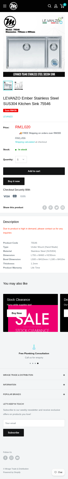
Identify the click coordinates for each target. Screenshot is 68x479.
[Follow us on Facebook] (5, 458)
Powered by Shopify (11, 472)
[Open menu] (4, 6)
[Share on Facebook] (44, 207)
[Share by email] (62, 207)
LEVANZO (8, 116)
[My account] (55, 6)
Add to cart (34, 171)
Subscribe (13, 432)
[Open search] (49, 6)
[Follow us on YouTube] (17, 458)
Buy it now (14, 181)
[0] (62, 6)
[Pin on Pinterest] (50, 207)
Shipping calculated (25, 142)
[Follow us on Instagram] (11, 458)
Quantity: (8, 159)
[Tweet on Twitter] (56, 207)
